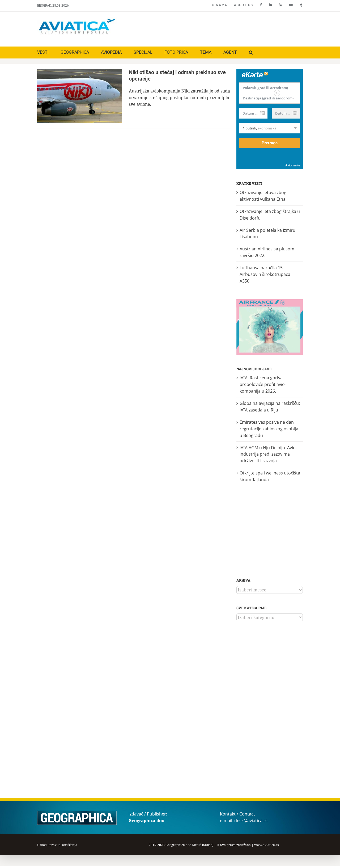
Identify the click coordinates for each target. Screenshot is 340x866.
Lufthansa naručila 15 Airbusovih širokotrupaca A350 (265, 274)
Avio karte (292, 165)
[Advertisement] (206, 28)
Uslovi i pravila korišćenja (57, 845)
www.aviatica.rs (266, 845)
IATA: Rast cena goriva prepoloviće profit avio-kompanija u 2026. (263, 384)
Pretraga (270, 143)
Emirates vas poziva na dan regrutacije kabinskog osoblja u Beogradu (269, 428)
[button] (251, 52)
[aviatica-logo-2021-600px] (77, 19)
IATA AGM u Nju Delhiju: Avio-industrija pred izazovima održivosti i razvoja (268, 454)
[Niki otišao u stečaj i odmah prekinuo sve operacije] (79, 96)
